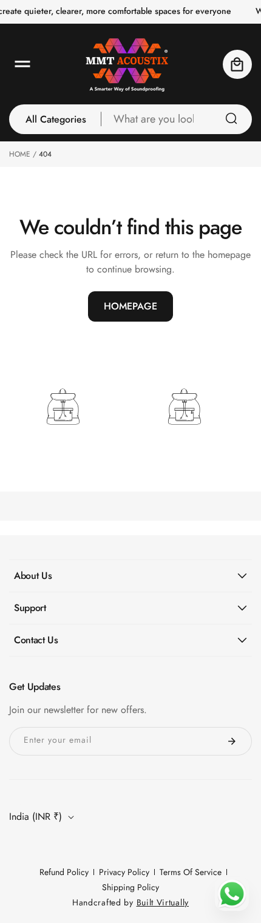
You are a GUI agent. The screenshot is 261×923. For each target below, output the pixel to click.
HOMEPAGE (130, 306)
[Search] (231, 118)
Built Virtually (163, 902)
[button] (22, 64)
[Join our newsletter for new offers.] (232, 741)
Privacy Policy (124, 872)
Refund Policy (64, 872)
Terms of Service (191, 872)
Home (19, 154)
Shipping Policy (130, 887)
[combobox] (177, 119)
